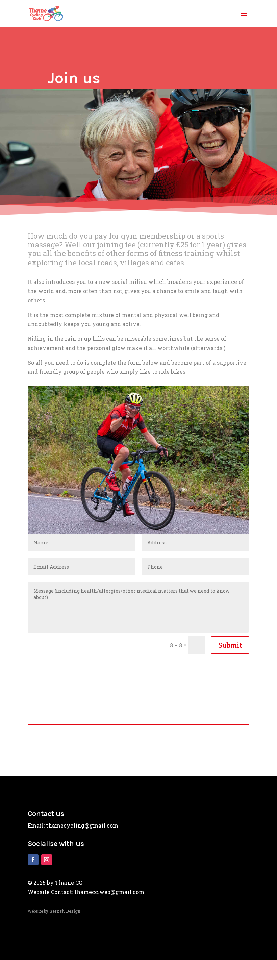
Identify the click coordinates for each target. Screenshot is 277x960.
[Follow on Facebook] (33, 859)
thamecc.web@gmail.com (109, 891)
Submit (230, 645)
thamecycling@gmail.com (82, 825)
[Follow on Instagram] (46, 859)
